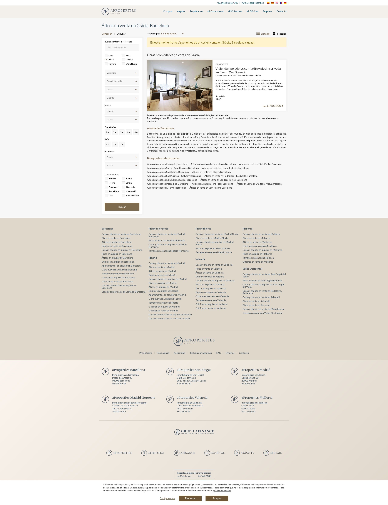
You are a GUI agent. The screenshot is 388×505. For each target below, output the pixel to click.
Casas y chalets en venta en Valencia (214, 264)
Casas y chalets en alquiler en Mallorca (262, 249)
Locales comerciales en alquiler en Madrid (170, 314)
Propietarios (196, 11)
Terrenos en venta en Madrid (163, 302)
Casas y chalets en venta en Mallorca (261, 234)
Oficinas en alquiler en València (211, 304)
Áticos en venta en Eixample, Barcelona (167, 163)
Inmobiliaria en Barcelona (125, 374)
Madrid (153, 257)
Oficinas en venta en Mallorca (257, 261)
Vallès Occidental (252, 268)
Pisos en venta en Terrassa (255, 305)
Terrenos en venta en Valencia (211, 300)
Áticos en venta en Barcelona (116, 241)
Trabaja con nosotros (253, 3)
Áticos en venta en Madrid (162, 271)
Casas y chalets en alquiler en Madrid (168, 278)
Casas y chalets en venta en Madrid (167, 263)
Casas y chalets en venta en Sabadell (261, 297)
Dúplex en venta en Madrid (162, 275)
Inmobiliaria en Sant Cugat (190, 374)
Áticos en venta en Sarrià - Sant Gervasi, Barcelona (173, 167)
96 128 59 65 (184, 411)
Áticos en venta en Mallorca (256, 241)
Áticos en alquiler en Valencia (211, 288)
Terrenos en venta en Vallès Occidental (262, 312)
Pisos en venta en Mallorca (256, 237)
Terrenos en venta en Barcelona (118, 273)
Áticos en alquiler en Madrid (163, 286)
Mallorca (247, 228)
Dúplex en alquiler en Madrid (163, 290)
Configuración (167, 498)
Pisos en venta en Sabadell (255, 301)
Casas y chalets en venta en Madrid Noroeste (167, 235)
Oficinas (230, 352)
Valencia (200, 259)
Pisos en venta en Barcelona (116, 237)
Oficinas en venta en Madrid (163, 310)
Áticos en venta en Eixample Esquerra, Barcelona (172, 179)
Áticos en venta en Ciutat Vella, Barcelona (260, 163)
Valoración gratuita (227, 3)
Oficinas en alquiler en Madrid (164, 306)
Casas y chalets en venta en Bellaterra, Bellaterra (262, 292)
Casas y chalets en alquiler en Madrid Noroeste (168, 245)
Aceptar (217, 498)
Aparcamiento (132, 195)
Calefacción (131, 191)
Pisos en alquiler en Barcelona (117, 253)
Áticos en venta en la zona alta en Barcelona (213, 163)
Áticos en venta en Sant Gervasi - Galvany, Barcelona (174, 175)
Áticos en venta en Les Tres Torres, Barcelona (224, 179)
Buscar (122, 206)
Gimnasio (130, 187)
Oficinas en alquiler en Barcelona (118, 277)
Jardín (129, 182)
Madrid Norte (203, 228)
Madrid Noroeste (158, 228)
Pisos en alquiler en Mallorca (257, 253)
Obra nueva (131, 63)
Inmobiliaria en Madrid (253, 374)
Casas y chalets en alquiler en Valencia (215, 280)
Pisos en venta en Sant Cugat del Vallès (262, 280)
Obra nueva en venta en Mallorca (259, 245)
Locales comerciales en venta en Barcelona (124, 291)
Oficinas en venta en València (211, 308)
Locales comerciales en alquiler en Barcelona (119, 286)
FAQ (218, 352)
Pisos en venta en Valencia (209, 268)
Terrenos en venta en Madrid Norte (214, 252)
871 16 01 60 (248, 411)
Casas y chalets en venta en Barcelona (121, 234)
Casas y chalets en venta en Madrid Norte (217, 234)
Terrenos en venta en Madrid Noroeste (169, 250)
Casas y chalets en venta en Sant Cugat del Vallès (264, 275)
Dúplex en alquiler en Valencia (211, 292)
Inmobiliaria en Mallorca (254, 402)
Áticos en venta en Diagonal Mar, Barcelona (259, 183)
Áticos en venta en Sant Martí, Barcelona (168, 171)
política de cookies (222, 490)
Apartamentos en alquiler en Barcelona (122, 265)
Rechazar (190, 498)
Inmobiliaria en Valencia (189, 402)
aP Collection (235, 11)
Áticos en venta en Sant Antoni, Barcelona (210, 187)
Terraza (112, 178)
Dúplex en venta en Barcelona (117, 245)
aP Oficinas (252, 11)
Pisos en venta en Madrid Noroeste (167, 240)
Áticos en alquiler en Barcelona (117, 257)
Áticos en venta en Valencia (210, 272)
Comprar (167, 11)
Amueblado (114, 191)
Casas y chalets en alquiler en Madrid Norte (215, 243)
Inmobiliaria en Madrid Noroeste (129, 402)
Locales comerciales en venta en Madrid (169, 318)
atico (111, 59)
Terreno (112, 63)
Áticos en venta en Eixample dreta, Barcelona (225, 167)
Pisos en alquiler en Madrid (162, 282)
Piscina (112, 182)
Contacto (281, 11)
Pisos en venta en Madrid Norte (212, 237)
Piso (128, 55)
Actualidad (179, 352)
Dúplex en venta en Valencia (210, 276)
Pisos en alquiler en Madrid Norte (213, 248)
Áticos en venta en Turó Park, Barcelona (212, 183)
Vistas (129, 178)
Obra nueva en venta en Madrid (165, 298)
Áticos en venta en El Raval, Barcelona (166, 187)
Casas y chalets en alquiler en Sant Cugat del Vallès (263, 285)
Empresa (267, 11)
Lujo (111, 195)
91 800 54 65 (248, 383)
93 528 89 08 (119, 383)
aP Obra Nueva (215, 11)
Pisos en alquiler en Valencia (210, 284)
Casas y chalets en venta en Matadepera (263, 308)
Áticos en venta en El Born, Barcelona (211, 171)
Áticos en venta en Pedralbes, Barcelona (167, 183)
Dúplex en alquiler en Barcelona (118, 261)
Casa (111, 55)
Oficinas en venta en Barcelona (117, 281)
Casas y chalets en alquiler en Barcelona (122, 249)
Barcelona (107, 228)
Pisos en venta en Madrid (161, 267)
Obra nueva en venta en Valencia (212, 296)
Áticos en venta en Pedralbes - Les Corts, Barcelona (231, 175)
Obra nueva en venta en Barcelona (119, 269)
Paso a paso (163, 352)
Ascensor (113, 187)
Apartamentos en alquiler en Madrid (167, 294)
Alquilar (181, 11)
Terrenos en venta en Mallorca (258, 257)
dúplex (129, 59)
